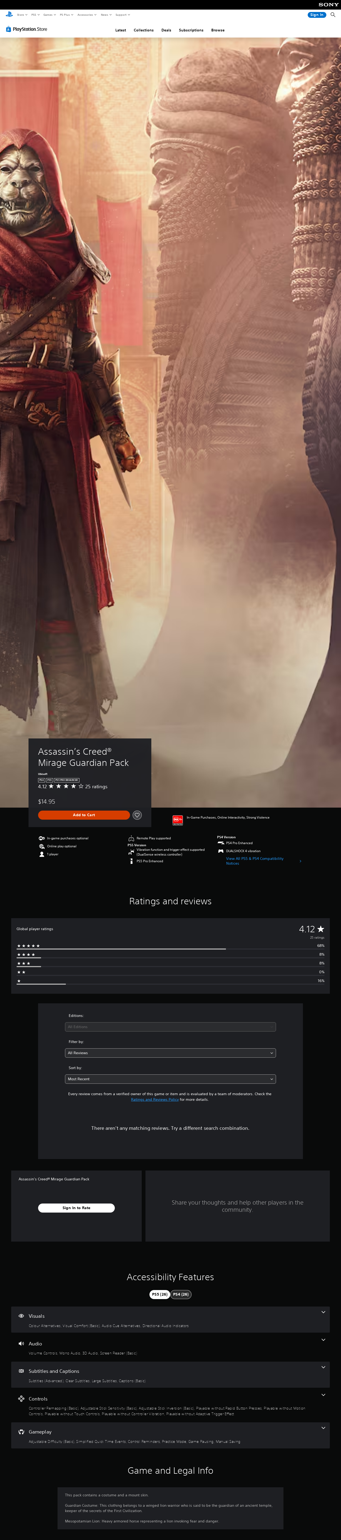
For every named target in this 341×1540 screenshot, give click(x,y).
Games (47, 15)
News (104, 15)
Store (20, 15)
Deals (166, 30)
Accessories (85, 15)
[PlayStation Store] (27, 29)
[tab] (159, 1294)
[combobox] (170, 1027)
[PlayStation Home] (9, 15)
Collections (144, 30)
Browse (218, 30)
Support (120, 15)
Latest (120, 30)
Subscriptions (191, 30)
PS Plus (65, 15)
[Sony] (329, 8)
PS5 (33, 15)
